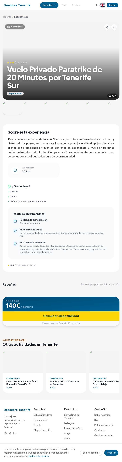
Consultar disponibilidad (61, 316)
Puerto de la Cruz (73, 428)
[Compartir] (107, 27)
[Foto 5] (96, 108)
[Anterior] (7, 61)
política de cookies (39, 456)
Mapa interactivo (43, 430)
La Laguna (69, 423)
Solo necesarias (91, 452)
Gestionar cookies (104, 435)
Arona (67, 438)
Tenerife (7, 16)
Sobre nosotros (102, 415)
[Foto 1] (12, 108)
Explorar (76, 5)
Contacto (99, 430)
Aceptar (111, 452)
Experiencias (40, 420)
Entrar (112, 5)
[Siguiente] (114, 61)
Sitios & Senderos (43, 415)
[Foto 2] (33, 108)
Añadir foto (17, 26)
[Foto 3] (54, 108)
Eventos (38, 425)
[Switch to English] (102, 5)
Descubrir (48, 5)
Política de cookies (104, 425)
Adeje (67, 433)
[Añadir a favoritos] (114, 27)
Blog (64, 5)
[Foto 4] (75, 108)
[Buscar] (96, 5)
